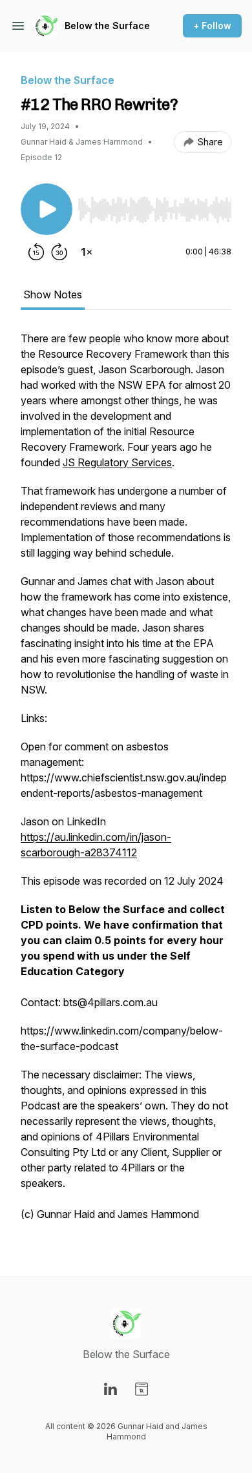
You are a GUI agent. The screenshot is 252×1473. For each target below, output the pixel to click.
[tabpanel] (126, 783)
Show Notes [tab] (52, 294)
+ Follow (212, 25)
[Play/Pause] (46, 209)
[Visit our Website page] (141, 1389)
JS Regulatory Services (117, 462)
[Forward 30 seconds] (59, 252)
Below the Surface (107, 25)
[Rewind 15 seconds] (36, 252)
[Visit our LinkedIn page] (110, 1389)
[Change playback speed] (87, 252)
